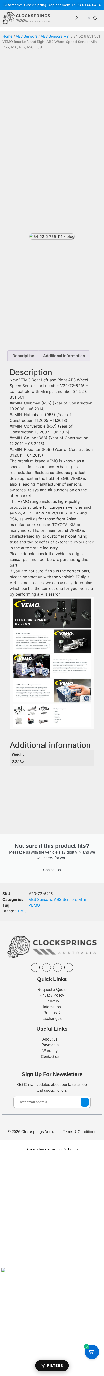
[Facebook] (35, 967)
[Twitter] (68, 967)
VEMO (34, 905)
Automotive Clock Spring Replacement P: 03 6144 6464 (52, 5)
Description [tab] (23, 355)
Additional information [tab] (64, 355)
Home (7, 36)
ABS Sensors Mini (55, 36)
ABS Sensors (26, 36)
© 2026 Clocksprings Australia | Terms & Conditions (52, 1132)
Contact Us (52, 870)
